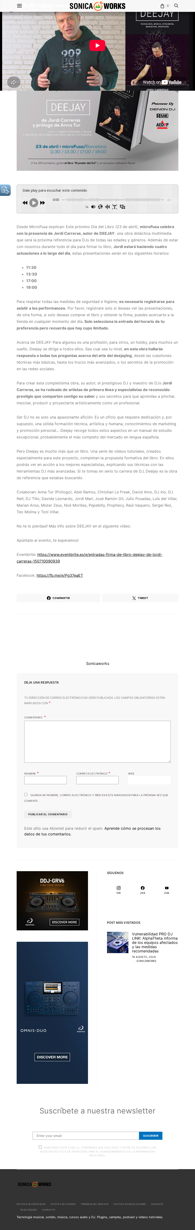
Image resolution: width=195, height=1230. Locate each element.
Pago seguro (28, 1209)
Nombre (31, 773)
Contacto (48, 1209)
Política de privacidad (31, 1204)
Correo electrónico (93, 773)
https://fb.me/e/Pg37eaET (60, 575)
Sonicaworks (97, 663)
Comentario (33, 717)
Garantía (157, 1204)
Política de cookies (63, 1204)
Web (131, 773)
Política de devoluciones (129, 1204)
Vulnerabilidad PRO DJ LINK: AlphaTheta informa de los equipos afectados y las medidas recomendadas (155, 942)
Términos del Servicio (94, 1204)
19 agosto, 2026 (144, 957)
